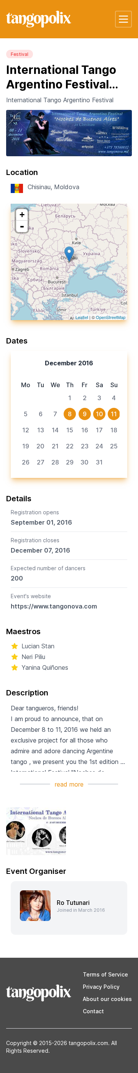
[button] (123, 19)
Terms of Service (105, 974)
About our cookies (107, 999)
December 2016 (69, 363)
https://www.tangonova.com (54, 606)
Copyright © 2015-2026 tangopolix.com (57, 1043)
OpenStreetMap (110, 317)
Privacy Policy (101, 986)
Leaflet (82, 317)
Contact (93, 1011)
